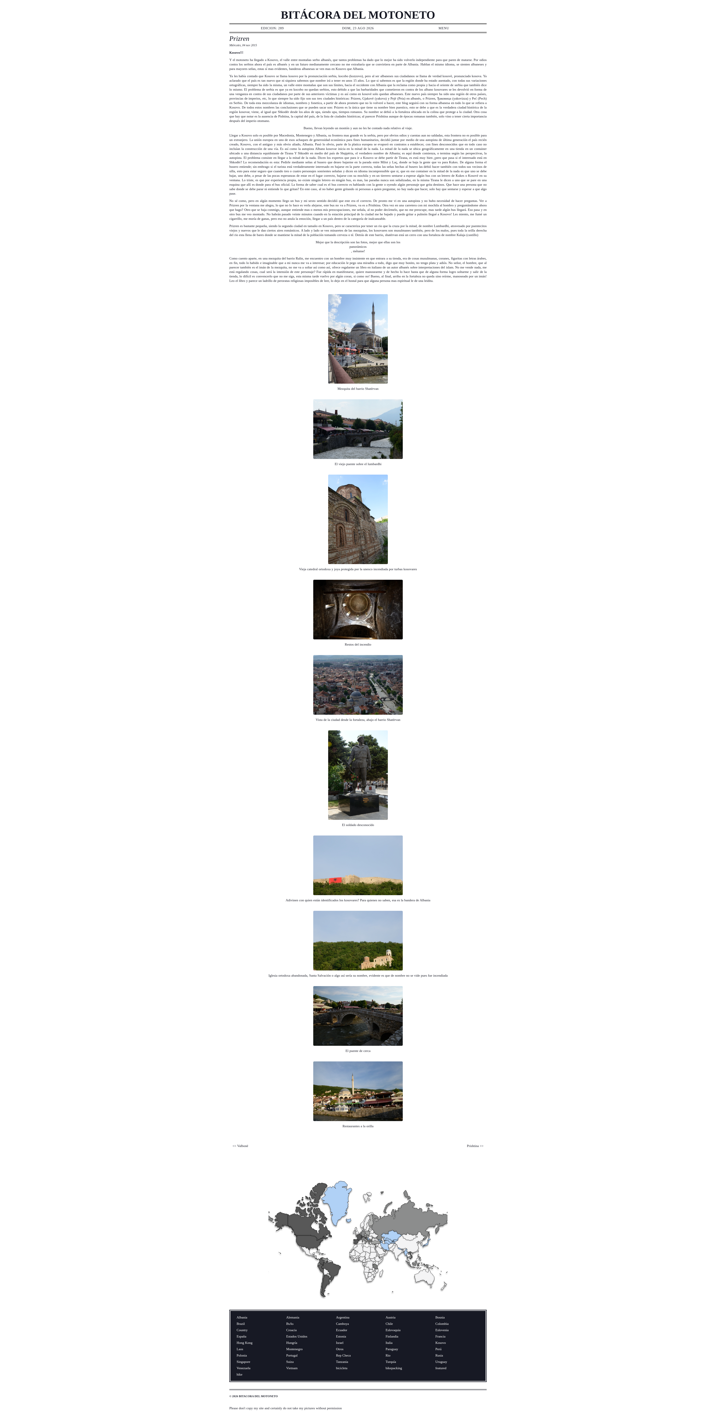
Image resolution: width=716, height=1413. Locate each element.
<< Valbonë (240, 1146)
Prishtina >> (475, 1146)
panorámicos (358, 246)
